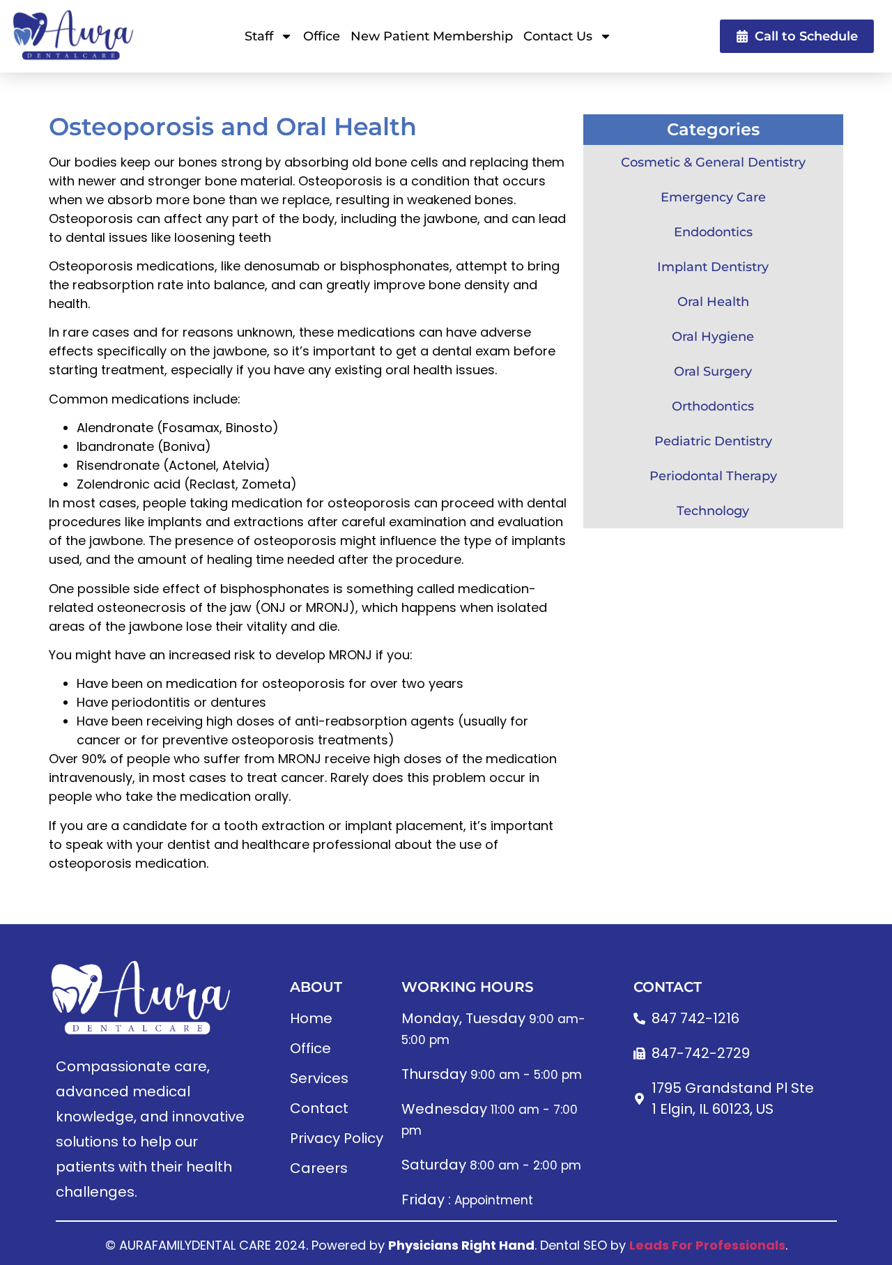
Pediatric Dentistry (713, 441)
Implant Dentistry (713, 267)
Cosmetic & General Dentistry (713, 162)
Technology (713, 511)
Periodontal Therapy (713, 476)
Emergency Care (713, 197)
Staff (259, 36)
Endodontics (713, 232)
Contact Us (557, 36)
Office (321, 36)
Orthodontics (713, 406)
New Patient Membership (432, 36)
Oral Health (713, 301)
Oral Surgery (713, 371)
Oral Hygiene (713, 336)
